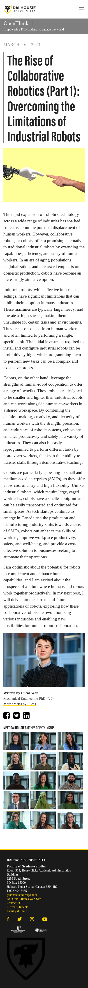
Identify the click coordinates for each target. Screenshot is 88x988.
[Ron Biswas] (70, 780)
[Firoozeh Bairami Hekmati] (43, 741)
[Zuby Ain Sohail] (43, 800)
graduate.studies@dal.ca (22, 895)
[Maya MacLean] (16, 761)
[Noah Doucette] (43, 761)
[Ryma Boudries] (16, 820)
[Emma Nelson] (16, 741)
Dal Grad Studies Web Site (24, 899)
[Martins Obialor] (16, 780)
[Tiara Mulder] (70, 820)
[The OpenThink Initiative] (20, 9)
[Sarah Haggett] (43, 780)
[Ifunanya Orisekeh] (70, 800)
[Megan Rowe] (70, 741)
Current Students (17, 907)
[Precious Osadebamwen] (70, 761)
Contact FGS (15, 903)
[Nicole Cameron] (43, 820)
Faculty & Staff (17, 911)
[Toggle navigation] (81, 9)
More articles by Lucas (19, 704)
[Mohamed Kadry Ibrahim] (16, 800)
